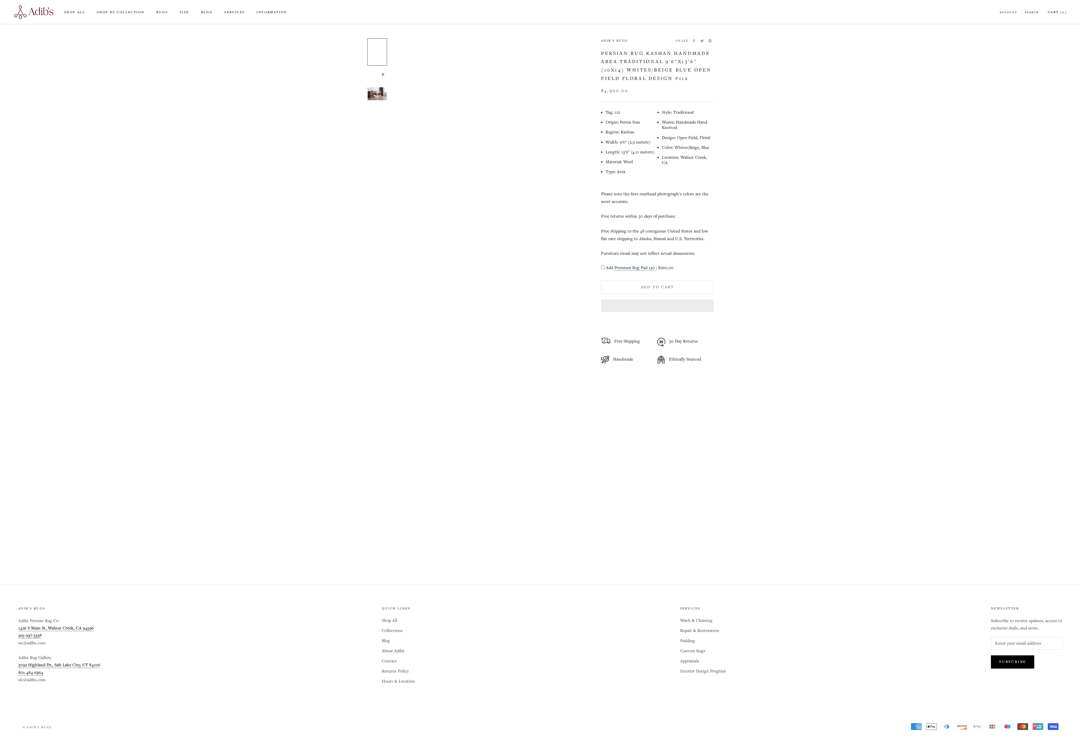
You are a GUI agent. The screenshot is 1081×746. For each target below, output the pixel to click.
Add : (639, 268)
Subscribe (1012, 662)
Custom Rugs (692, 651)
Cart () (1057, 12)
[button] (657, 306)
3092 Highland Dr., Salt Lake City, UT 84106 (59, 665)
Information (271, 12)
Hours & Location (398, 681)
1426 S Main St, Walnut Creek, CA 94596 (56, 628)
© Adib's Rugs (37, 727)
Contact (389, 661)
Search (1032, 12)
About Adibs (393, 651)
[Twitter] (702, 41)
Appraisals (689, 661)
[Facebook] (694, 41)
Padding (687, 641)
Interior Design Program (703, 671)
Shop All (74, 12)
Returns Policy (395, 671)
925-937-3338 (30, 635)
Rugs (162, 12)
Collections (392, 630)
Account (1008, 12)
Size (184, 12)
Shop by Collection (120, 12)
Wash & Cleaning (696, 620)
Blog (207, 12)
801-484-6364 (30, 672)
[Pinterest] (710, 41)
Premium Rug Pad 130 (635, 268)
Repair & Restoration (699, 630)
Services (234, 12)
